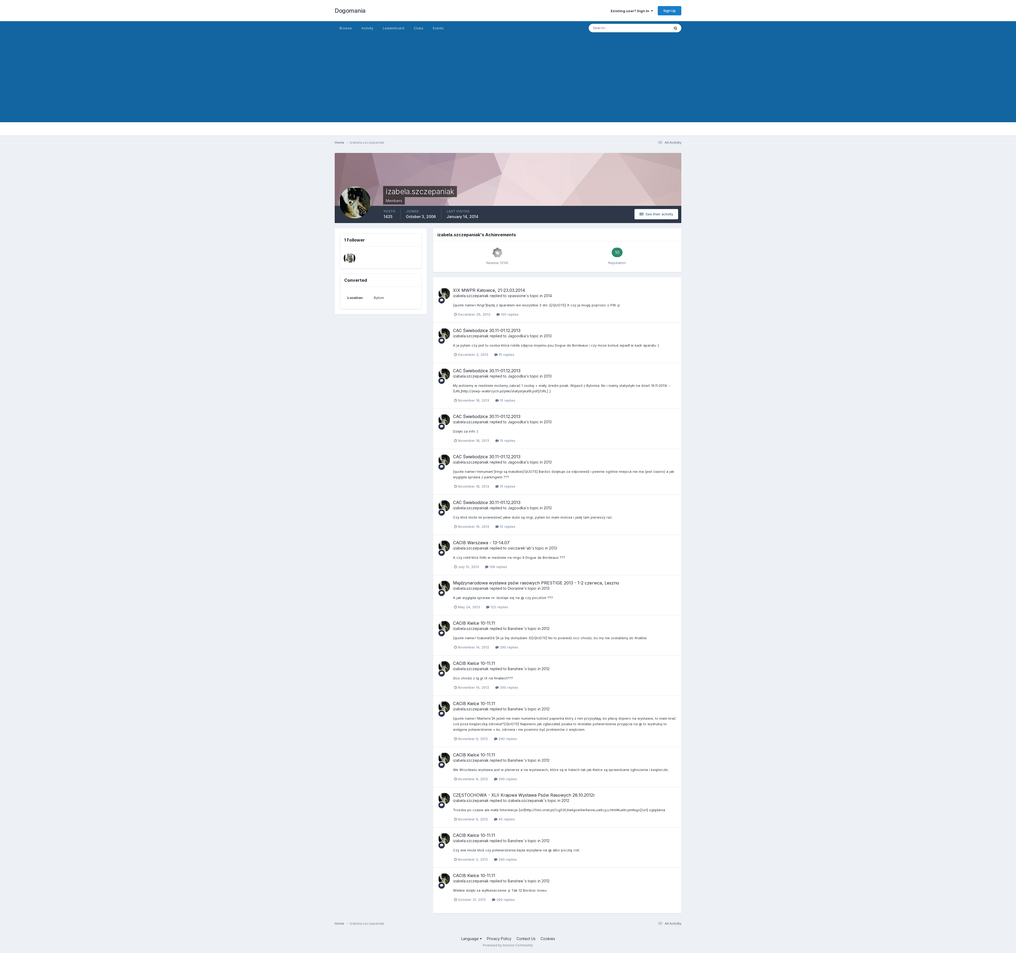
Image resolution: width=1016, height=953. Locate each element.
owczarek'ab (519, 548)
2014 (548, 295)
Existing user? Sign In (631, 11)
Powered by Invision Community (508, 945)
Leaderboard (393, 28)
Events (438, 28)
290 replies (508, 647)
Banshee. (516, 628)
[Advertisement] (508, 85)
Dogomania (350, 10)
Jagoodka (517, 336)
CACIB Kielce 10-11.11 (474, 623)
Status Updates (650, 28)
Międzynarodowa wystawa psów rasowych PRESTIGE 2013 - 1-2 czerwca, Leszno (536, 583)
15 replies (506, 354)
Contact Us (526, 938)
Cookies (548, 938)
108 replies (497, 567)
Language (470, 938)
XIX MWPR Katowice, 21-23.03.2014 (489, 290)
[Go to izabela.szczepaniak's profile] (444, 293)
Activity (367, 28)
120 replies (509, 314)
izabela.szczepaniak (471, 295)
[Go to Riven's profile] (349, 258)
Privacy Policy (499, 938)
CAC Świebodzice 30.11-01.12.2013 (486, 330)
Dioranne (516, 588)
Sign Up (669, 10)
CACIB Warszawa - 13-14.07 (481, 542)
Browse (345, 28)
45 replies (506, 819)
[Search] (675, 28)
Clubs (418, 28)
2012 (546, 628)
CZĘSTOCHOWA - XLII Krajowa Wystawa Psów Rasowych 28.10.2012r (524, 795)
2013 (548, 336)
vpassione (517, 295)
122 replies (498, 607)
